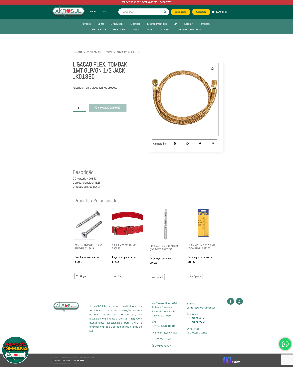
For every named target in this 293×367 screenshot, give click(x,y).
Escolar (188, 23)
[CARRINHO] (213, 12)
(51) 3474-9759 (163, 2)
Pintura (150, 29)
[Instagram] (239, 301)
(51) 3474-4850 (145, 2)
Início (75, 51)
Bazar (100, 23)
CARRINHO (221, 12)
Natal (136, 29)
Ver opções (81, 276)
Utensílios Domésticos (189, 29)
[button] (213, 69)
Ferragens (205, 23)
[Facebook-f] (230, 301)
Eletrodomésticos (157, 23)
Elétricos (135, 23)
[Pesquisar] (165, 11)
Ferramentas (99, 29)
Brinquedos (117, 23)
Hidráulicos (119, 29)
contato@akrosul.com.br (201, 307)
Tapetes (165, 29)
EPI (176, 23)
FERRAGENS (84, 51)
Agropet (86, 23)
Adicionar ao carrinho (107, 107)
